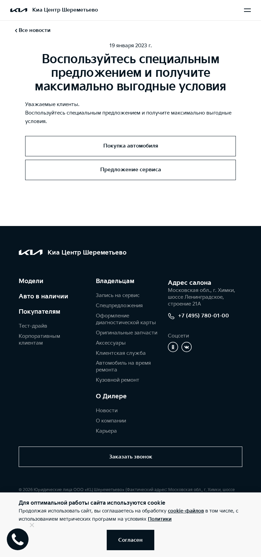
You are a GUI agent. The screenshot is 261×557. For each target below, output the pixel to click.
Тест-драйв (33, 326)
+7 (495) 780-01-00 (203, 316)
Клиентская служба (121, 353)
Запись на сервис (118, 295)
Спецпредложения (119, 305)
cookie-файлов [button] (186, 511)
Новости (107, 410)
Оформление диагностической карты (126, 319)
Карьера (106, 431)
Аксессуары (111, 343)
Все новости (35, 30)
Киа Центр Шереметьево (65, 10)
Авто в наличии (43, 296)
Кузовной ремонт (117, 380)
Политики (160, 519)
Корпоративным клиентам (39, 339)
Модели (31, 281)
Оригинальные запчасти (126, 333)
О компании (111, 421)
